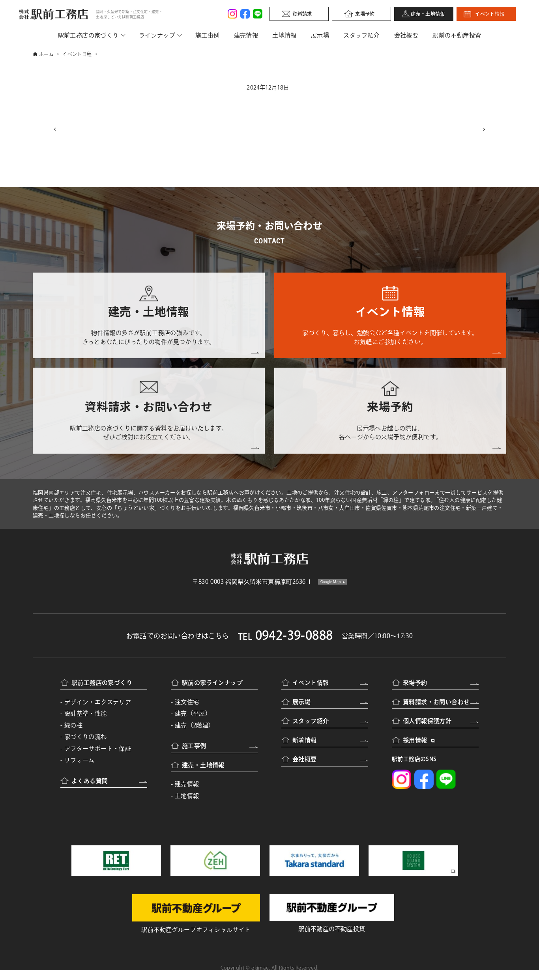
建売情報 (246, 35)
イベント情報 (489, 13)
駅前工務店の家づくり (88, 35)
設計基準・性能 (85, 713)
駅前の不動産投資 (456, 35)
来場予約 (365, 13)
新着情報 (304, 740)
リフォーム (79, 760)
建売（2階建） (195, 725)
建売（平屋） (193, 713)
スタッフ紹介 (361, 35)
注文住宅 (187, 702)
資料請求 (302, 13)
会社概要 (406, 35)
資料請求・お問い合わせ (436, 702)
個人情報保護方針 (427, 721)
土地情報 (284, 35)
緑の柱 (73, 725)
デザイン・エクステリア (97, 702)
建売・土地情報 (428, 13)
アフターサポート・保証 (97, 748)
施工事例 (207, 35)
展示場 (320, 35)
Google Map (330, 581)
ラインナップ (157, 35)
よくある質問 (89, 781)
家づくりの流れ (85, 737)
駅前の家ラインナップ (212, 683)
